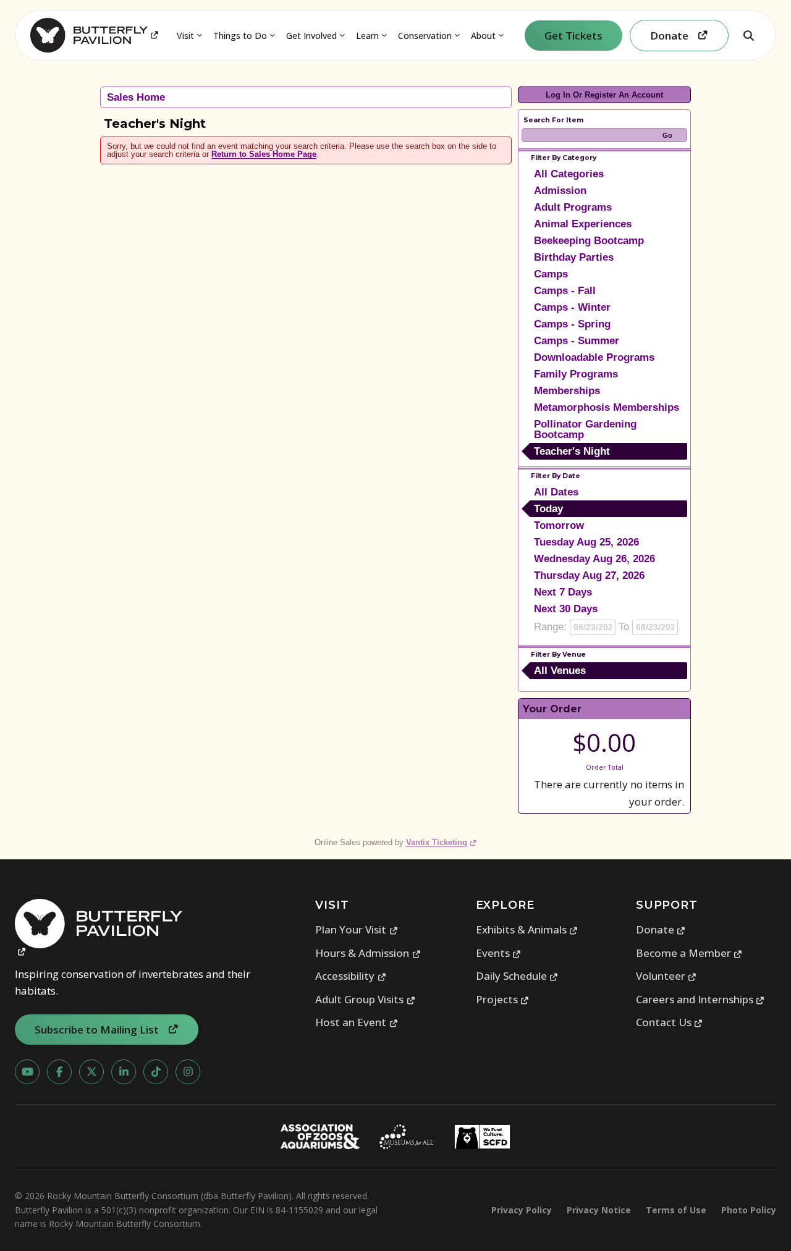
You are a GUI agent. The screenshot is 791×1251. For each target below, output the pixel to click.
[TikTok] (155, 1071)
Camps (551, 274)
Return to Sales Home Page (263, 154)
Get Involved (311, 35)
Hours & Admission (368, 953)
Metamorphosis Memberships (606, 407)
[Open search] (748, 35)
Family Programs (576, 374)
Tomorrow (559, 525)
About (483, 35)
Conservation (425, 35)
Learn (367, 35)
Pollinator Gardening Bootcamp (585, 429)
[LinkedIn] (123, 1071)
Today (548, 509)
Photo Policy (748, 1210)
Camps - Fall (565, 291)
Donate (661, 929)
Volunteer (666, 976)
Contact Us (669, 1022)
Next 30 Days (566, 609)
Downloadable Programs (594, 357)
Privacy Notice (599, 1210)
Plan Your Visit (356, 929)
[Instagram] (188, 1071)
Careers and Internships (700, 999)
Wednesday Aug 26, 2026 (594, 559)
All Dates (556, 492)
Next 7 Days (563, 592)
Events (499, 953)
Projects (503, 999)
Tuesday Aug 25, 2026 (586, 542)
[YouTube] (27, 1071)
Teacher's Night (572, 451)
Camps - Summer (576, 341)
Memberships (567, 391)
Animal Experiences (583, 224)
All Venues (560, 670)
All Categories (569, 174)
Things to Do (240, 35)
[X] (91, 1071)
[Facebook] (59, 1071)
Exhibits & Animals (527, 929)
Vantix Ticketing (441, 842)
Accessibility (350, 976)
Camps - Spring (572, 324)
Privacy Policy (521, 1210)
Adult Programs (573, 207)
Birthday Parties (574, 257)
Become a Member (689, 953)
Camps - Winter (572, 307)
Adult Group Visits (365, 999)
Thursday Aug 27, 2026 (589, 575)
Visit (185, 35)
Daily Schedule (517, 976)
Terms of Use (676, 1210)
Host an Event (356, 1022)
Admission (560, 190)
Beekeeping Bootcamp (589, 240)
